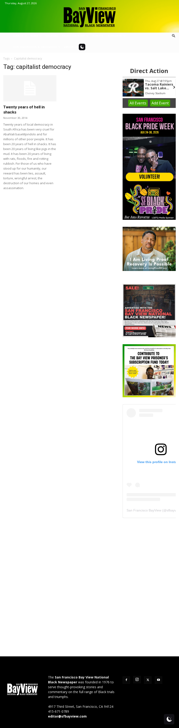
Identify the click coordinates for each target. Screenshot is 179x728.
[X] (147, 680)
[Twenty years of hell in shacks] (29, 88)
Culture (51, 35)
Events (18, 35)
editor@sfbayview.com (67, 716)
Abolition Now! (73, 35)
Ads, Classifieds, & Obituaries (35, 47)
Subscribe (115, 35)
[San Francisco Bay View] (89, 15)
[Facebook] (126, 680)
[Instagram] (137, 679)
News (34, 35)
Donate (97, 35)
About (69, 47)
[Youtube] (158, 680)
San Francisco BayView (144, 510)
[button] (173, 36)
